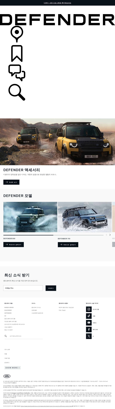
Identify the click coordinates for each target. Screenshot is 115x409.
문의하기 (6, 362)
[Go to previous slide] (106, 235)
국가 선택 (7, 349)
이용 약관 (7, 358)
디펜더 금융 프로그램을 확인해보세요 (57, 3)
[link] (57, 35)
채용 (5, 354)
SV (5, 316)
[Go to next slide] (110, 235)
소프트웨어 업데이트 (37, 313)
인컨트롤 (34, 310)
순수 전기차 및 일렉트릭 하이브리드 (14, 324)
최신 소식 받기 (8, 330)
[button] (57, 7)
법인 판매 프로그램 (9, 318)
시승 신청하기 (8, 327)
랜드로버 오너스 (36, 307)
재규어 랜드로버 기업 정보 (66, 307)
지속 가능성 (62, 310)
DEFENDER (7, 313)
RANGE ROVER (9, 307)
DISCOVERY (8, 310)
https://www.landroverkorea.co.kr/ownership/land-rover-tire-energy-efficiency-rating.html (46, 406)
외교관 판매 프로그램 (10, 321)
